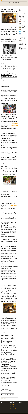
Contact (18, 413)
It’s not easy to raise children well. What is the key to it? (8, 68)
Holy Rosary (7, 370)
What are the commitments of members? (13, 408)
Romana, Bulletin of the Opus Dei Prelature (3, 406)
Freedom (4, 398)
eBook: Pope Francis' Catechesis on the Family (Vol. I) (7, 393)
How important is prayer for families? (6, 85)
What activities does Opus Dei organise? (12, 404)
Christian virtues (10, 101)
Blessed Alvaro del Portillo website (4, 405)
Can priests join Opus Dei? (12, 406)
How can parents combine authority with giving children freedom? (9, 69)
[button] (16, 25)
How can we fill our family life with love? (6, 59)
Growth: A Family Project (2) (22, 13)
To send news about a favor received (14, 0)
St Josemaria (12, 56)
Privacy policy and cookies (9, 413)
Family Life (2, 398)
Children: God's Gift (21, 10)
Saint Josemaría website (3, 404)
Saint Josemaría (14, 2)
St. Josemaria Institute (3, 407)
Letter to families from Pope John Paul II (6, 390)
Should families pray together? (5, 86)
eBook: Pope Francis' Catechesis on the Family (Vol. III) (7, 394)
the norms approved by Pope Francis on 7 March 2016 (22, 47)
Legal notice (5, 413)
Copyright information (14, 413)
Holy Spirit (9, 153)
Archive (20, 413)
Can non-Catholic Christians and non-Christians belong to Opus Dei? (13, 407)
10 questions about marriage (4, 389)
